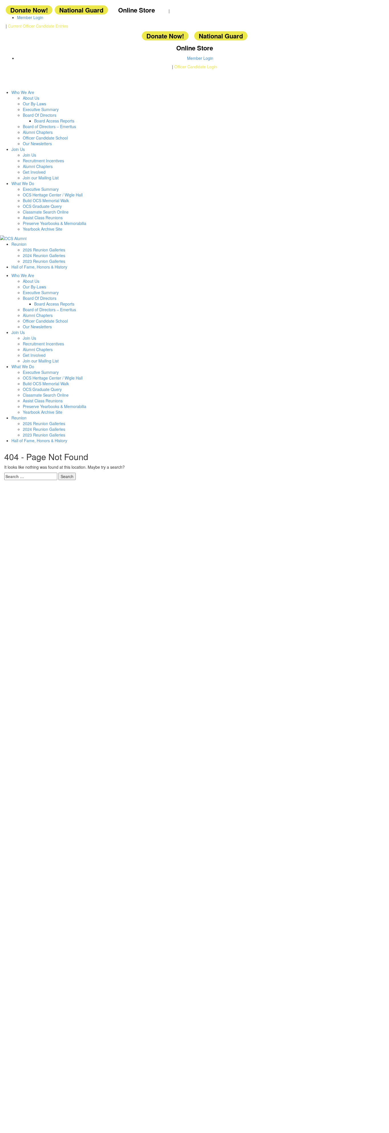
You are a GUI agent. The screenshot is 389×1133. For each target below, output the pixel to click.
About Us (31, 98)
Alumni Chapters (38, 132)
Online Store (136, 10)
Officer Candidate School (45, 138)
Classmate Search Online (46, 212)
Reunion (18, 244)
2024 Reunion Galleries (44, 255)
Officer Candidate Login (195, 66)
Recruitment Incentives (43, 160)
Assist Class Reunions (43, 217)
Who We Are (22, 92)
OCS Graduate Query (42, 206)
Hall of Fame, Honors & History (39, 267)
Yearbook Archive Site (42, 229)
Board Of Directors (39, 115)
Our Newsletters (37, 143)
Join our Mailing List (41, 178)
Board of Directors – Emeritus (49, 126)
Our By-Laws (34, 103)
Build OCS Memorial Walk (46, 200)
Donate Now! (29, 10)
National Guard (81, 10)
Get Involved (34, 172)
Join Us (18, 149)
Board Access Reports (54, 121)
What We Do (22, 183)
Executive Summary (41, 109)
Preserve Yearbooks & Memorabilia (54, 223)
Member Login (30, 17)
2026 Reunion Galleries (44, 250)
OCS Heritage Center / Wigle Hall (53, 195)
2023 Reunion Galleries (44, 261)
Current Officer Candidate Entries (38, 26)
